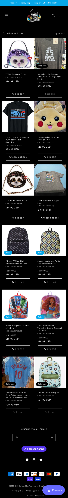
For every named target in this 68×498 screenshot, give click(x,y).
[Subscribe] (52, 437)
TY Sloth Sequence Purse (16, 200)
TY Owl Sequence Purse (16, 74)
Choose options (18, 156)
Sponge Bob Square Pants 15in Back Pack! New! (48, 262)
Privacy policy (17, 491)
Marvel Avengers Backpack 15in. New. (17, 326)
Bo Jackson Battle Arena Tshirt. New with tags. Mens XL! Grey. (49, 76)
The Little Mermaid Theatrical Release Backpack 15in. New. (49, 328)
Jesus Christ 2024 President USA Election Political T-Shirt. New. (18, 139)
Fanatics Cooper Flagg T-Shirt (48, 201)
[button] (6, 15)
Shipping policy (32, 491)
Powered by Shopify (37, 486)
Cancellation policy (35, 495)
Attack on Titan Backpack (48, 392)
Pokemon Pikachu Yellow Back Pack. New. (48, 138)
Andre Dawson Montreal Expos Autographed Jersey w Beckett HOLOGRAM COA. (18, 394)
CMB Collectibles (22, 486)
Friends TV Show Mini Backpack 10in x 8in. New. (17, 262)
